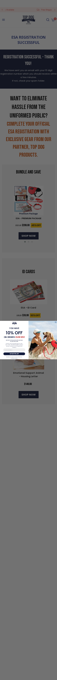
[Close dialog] (55, 322)
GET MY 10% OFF (14, 354)
